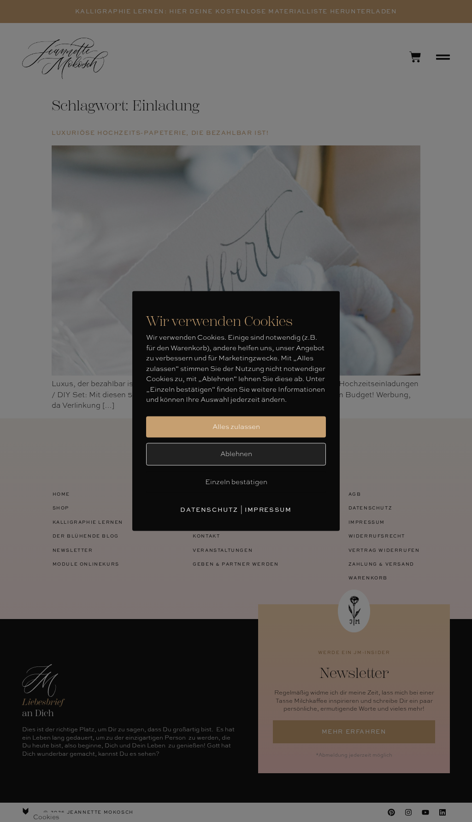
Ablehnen (236, 453)
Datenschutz (209, 509)
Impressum (268, 509)
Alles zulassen (236, 426)
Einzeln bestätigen (236, 481)
